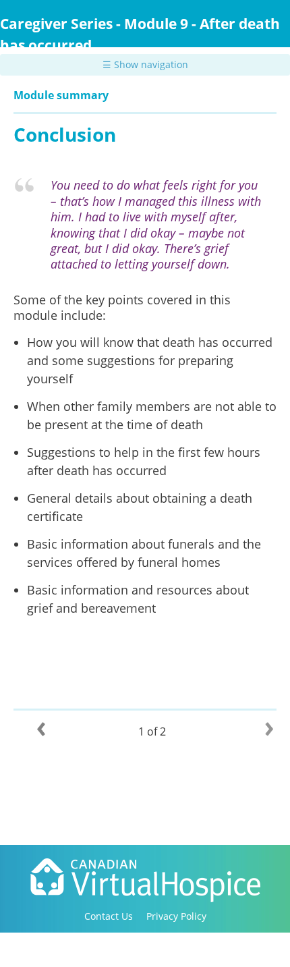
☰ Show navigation (145, 64)
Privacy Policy (176, 916)
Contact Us (108, 916)
